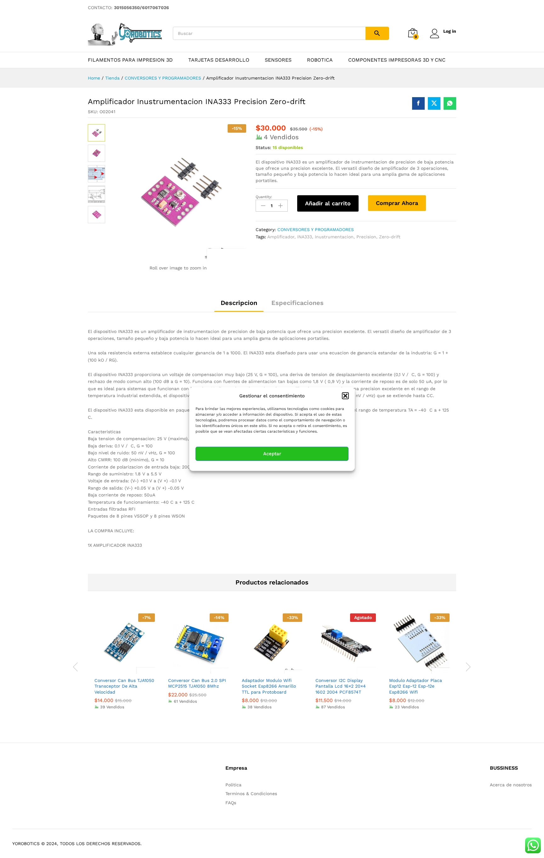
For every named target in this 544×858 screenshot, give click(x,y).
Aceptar (272, 454)
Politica (233, 784)
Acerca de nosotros (511, 784)
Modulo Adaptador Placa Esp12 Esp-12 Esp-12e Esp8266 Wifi (415, 686)
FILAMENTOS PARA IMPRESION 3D (130, 60)
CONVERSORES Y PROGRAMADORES (315, 229)
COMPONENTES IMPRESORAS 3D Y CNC (396, 60)
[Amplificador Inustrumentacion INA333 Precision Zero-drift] (418, 103)
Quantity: (264, 197)
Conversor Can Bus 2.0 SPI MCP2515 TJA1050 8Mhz (197, 683)
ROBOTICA (320, 60)
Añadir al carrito (328, 203)
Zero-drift (389, 236)
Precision (366, 236)
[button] (345, 395)
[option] (125, 666)
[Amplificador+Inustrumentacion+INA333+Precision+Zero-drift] (434, 103)
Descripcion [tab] (239, 303)
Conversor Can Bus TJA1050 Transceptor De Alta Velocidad (124, 686)
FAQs (230, 802)
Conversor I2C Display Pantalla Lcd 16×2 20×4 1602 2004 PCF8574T (340, 686)
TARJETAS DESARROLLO (218, 60)
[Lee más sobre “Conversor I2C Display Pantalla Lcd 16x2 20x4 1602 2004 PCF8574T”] (338, 670)
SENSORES (278, 60)
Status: (263, 147)
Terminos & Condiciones (251, 793)
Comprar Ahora (397, 203)
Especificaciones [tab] (297, 303)
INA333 (304, 236)
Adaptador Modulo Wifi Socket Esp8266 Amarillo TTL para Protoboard (269, 686)
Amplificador (280, 236)
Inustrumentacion (334, 236)
